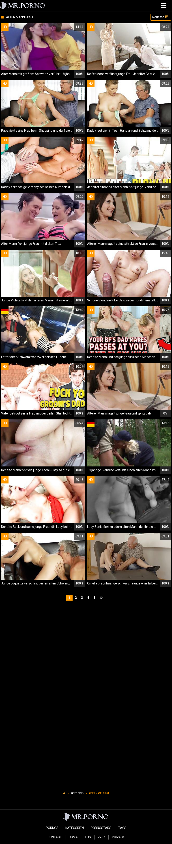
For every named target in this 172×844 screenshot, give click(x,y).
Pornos (52, 828)
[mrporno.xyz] (22, 5)
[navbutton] (164, 5)
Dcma (73, 837)
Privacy (118, 837)
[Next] (102, 598)
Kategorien (77, 793)
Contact (54, 837)
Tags (122, 828)
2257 (101, 837)
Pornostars (101, 828)
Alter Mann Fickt (98, 793)
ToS (88, 837)
